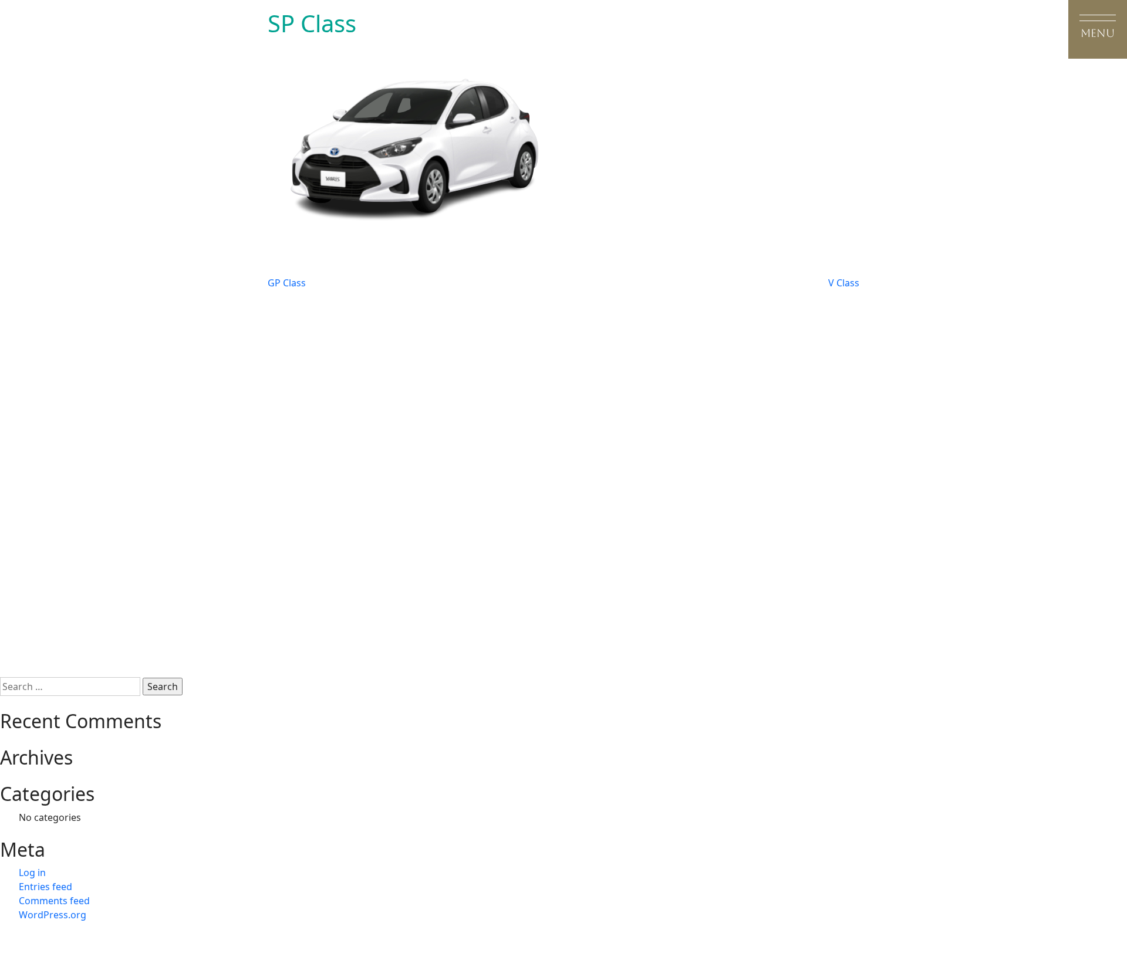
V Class (843, 282)
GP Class (287, 282)
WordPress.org (52, 914)
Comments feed (54, 900)
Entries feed (45, 886)
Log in (32, 872)
